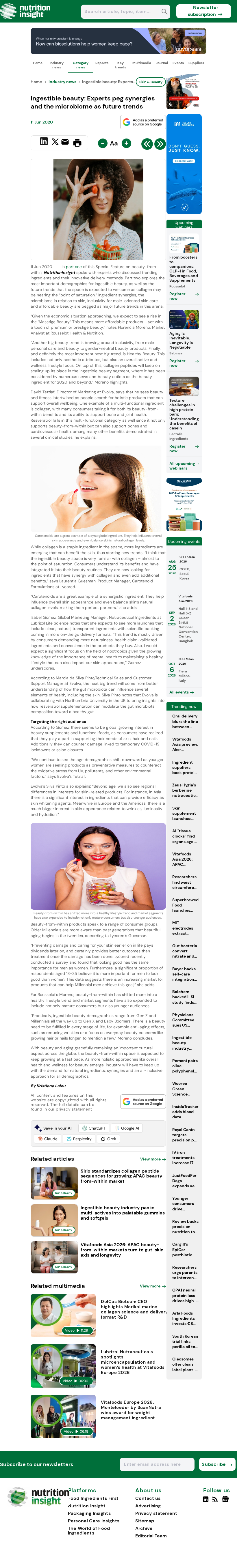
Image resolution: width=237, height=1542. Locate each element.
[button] (93, 1128)
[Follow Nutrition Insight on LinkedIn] (205, 1501)
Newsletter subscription (203, 11)
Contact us (147, 1498)
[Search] (164, 12)
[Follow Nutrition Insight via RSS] (215, 1501)
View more (150, 1159)
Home (37, 63)
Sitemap (144, 1521)
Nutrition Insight (87, 1506)
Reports (101, 63)
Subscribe (214, 1464)
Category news (80, 65)
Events (178, 63)
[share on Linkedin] (44, 142)
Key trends (120, 65)
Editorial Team (151, 1536)
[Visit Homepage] (25, 21)
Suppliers (196, 63)
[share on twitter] (55, 142)
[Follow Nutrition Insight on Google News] (226, 1501)
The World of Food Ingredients (89, 1531)
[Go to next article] (160, 145)
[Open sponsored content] (118, 52)
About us (148, 1491)
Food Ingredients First (93, 1498)
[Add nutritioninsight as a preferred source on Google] (143, 122)
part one (74, 266)
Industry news (57, 65)
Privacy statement (156, 1513)
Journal (162, 63)
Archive (144, 1528)
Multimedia (141, 63)
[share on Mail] (65, 142)
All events (179, 692)
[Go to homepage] (38, 1505)
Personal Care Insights (94, 1521)
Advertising (148, 1506)
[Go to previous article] (147, 145)
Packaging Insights (89, 1513)
